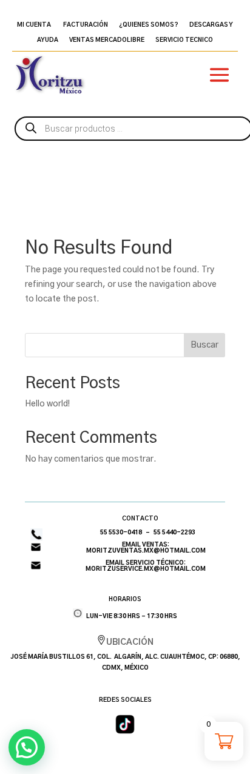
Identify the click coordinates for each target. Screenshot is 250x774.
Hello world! (47, 404)
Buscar (204, 345)
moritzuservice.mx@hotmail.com (146, 569)
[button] (26, 747)
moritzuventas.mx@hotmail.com (146, 551)
